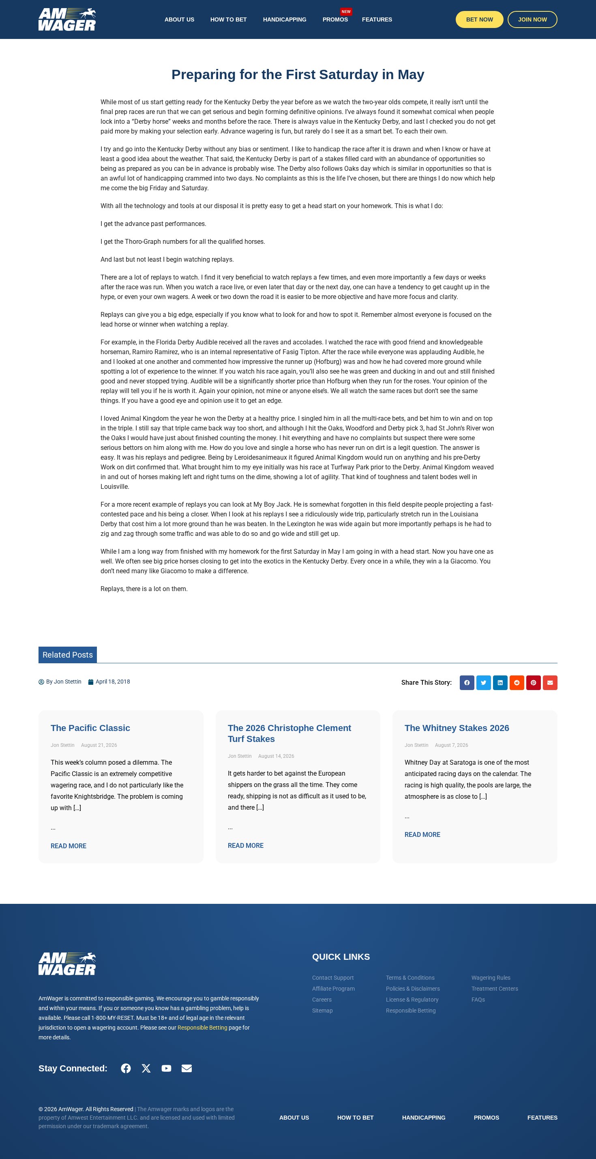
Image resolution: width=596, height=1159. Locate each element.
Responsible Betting (202, 1027)
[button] (467, 682)
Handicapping (285, 19)
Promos (337, 16)
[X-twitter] (146, 1068)
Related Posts (68, 655)
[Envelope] (186, 1068)
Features (377, 19)
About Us (179, 19)
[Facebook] (126, 1068)
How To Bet (228, 19)
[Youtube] (166, 1068)
